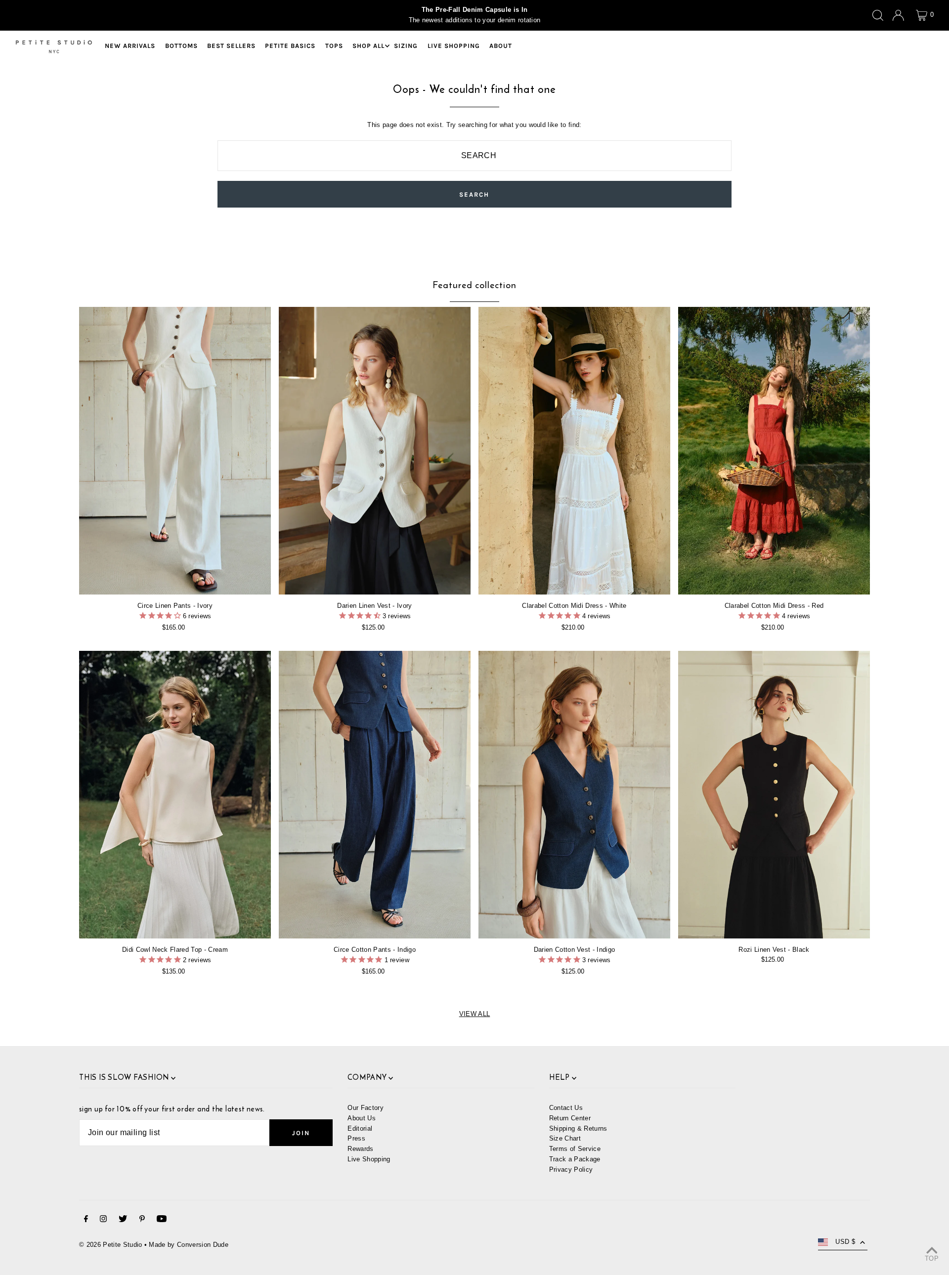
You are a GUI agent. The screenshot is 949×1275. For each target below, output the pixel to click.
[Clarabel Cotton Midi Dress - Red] (774, 451)
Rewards (360, 1148)
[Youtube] (162, 1220)
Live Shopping (368, 1159)
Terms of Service (575, 1148)
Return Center (570, 1118)
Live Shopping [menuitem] (454, 45)
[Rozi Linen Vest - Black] (774, 794)
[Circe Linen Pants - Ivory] (175, 451)
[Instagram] (103, 1220)
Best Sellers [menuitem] (231, 45)
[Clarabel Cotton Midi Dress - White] (574, 451)
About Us (361, 1118)
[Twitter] (123, 1220)
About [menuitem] (500, 45)
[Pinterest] (142, 1220)
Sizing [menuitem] (406, 45)
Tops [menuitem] (334, 45)
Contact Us (566, 1107)
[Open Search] (877, 15)
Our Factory (365, 1107)
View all (474, 1014)
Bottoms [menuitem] (181, 45)
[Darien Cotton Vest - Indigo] (574, 794)
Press (356, 1138)
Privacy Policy (571, 1169)
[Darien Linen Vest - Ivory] (375, 451)
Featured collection (474, 285)
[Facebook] (86, 1220)
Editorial (359, 1128)
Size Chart (565, 1138)
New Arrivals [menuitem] (130, 45)
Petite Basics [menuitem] (290, 45)
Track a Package (575, 1159)
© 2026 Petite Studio (110, 1244)
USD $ (845, 1241)
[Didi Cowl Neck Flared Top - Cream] (175, 794)
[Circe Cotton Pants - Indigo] (375, 794)
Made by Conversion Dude (188, 1244)
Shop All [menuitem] (368, 45)
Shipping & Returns (578, 1128)
